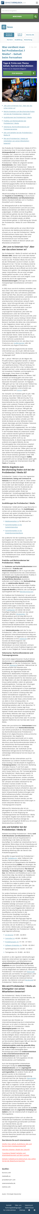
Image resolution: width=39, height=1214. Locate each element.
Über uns (18, 1205)
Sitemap (22, 1210)
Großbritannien (19, 343)
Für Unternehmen (9, 1210)
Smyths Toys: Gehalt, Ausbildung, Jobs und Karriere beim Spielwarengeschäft (17, 1145)
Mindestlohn (20, 614)
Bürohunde (29, 980)
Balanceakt (31, 972)
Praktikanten (10, 610)
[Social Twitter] (35, 1210)
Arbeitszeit (23, 639)
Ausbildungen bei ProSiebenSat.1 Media (18, 117)
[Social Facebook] (29, 1210)
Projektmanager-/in (12, 942)
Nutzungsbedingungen (13, 1208)
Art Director (9, 935)
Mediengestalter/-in (12, 521)
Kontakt (8, 1205)
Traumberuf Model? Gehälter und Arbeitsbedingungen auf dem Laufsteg (15, 1154)
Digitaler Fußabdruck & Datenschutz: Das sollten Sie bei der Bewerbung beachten (19, 1160)
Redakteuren (12, 858)
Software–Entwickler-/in (13, 945)
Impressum (29, 1205)
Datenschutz (29, 1208)
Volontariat (13, 665)
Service (19, 390)
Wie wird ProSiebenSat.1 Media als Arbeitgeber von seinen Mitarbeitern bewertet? (16, 140)
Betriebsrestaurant (26, 592)
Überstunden (31, 1078)
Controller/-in (10, 938)
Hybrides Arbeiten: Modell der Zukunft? (16, 1150)
